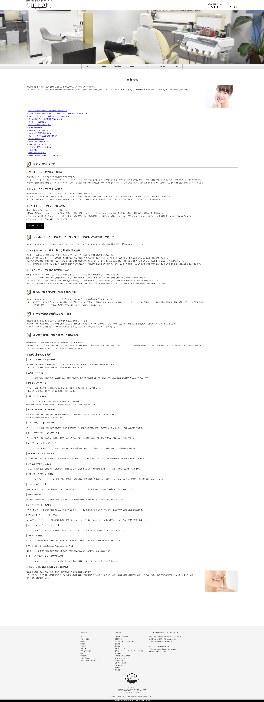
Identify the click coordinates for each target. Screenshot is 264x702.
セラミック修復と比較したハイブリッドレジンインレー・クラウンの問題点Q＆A (58, 113)
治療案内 (83, 646)
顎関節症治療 (119, 660)
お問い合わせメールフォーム (89, 658)
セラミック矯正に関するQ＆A (39, 147)
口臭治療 (118, 670)
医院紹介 (83, 641)
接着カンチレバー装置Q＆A (38, 141)
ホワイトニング (120, 648)
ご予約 (175, 66)
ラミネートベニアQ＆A (37, 122)
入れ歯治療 (118, 665)
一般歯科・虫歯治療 (121, 637)
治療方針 (83, 644)
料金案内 (83, 648)
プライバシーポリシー (87, 660)
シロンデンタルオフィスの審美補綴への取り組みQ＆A (48, 116)
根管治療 (118, 667)
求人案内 (83, 656)
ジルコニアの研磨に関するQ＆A (40, 133)
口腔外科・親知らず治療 (123, 656)
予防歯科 (118, 653)
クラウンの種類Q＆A (36, 139)
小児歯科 (118, 644)
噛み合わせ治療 (120, 658)
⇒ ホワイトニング (35, 226)
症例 (132, 66)
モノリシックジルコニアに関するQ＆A (42, 136)
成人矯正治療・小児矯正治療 (124, 641)
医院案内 (103, 66)
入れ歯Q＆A (32, 150)
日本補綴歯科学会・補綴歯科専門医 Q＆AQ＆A (45, 119)
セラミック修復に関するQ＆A (39, 125)
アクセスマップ (85, 651)
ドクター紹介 (84, 639)
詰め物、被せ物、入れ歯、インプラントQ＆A (45, 155)
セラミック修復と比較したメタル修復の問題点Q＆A (47, 111)
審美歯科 (118, 646)
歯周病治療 (118, 639)
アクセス (146, 66)
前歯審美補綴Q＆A (35, 127)
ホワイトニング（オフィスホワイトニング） (129, 651)
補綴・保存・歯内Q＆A (37, 153)
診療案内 (117, 66)
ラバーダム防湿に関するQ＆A (39, 144)
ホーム (88, 66)
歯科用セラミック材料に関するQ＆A (42, 130)
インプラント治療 (120, 663)
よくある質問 (161, 66)
